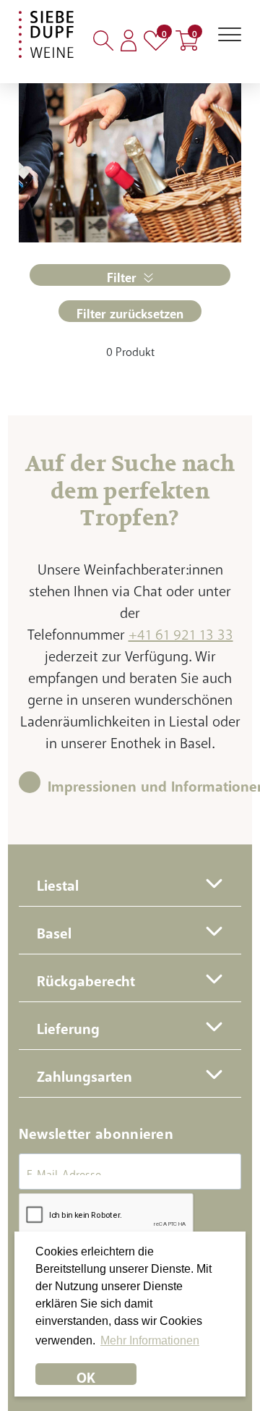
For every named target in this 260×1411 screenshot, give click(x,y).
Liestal (58, 881)
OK (86, 1373)
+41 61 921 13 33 (181, 630)
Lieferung (68, 1025)
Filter (121, 275)
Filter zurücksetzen (130, 311)
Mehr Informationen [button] (149, 1340)
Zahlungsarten (84, 1072)
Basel (54, 929)
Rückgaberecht (86, 977)
